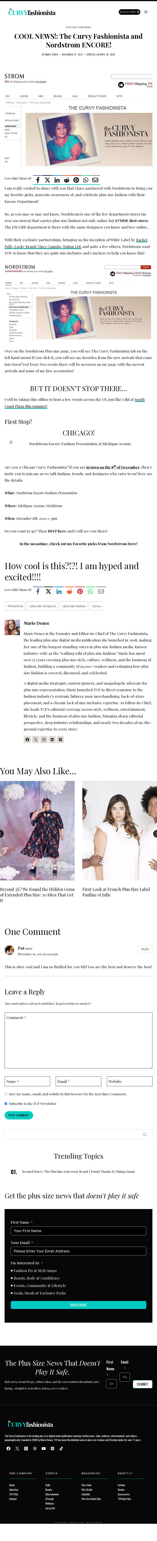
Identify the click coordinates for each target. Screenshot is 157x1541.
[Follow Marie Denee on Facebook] (27, 739)
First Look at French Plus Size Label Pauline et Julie (116, 892)
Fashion (121, 1485)
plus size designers (42, 606)
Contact (13, 1499)
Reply (145, 949)
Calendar (86, 1494)
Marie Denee (51, 54)
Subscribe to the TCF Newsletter (32, 1103)
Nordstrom (15, 606)
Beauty (48, 1489)
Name (13, 1081)
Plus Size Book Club (91, 1499)
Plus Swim (87, 1485)
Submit (142, 1384)
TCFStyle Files (124, 1499)
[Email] (95, 180)
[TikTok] (61, 1448)
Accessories (124, 1494)
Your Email (20, 1242)
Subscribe (78, 1305)
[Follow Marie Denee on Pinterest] (60, 739)
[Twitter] (17, 1448)
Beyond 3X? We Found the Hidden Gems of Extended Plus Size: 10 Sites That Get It (37, 894)
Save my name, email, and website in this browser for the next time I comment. (68, 1094)
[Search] (144, 1134)
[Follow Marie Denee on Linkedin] (52, 739)
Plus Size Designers (78, 27)
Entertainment (52, 1494)
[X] (47, 180)
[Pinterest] (76, 180)
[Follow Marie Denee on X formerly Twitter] (35, 739)
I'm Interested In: (25, 1262)
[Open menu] (145, 12)
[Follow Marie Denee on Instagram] (43, 739)
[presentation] (37, 831)
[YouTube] (43, 1448)
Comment (16, 1017)
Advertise (13, 1489)
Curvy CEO (50, 1508)
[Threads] (35, 1448)
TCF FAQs (13, 1494)
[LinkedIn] (57, 180)
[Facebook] (38, 180)
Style (47, 1485)
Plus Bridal (87, 1489)
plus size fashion (74, 606)
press (96, 606)
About (12, 1485)
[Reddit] (66, 180)
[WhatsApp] (86, 180)
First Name (20, 1222)
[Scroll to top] (10, 1529)
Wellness (49, 1503)
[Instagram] (26, 1448)
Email (63, 1081)
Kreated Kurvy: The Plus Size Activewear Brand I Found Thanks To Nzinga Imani (78, 1172)
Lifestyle (49, 1499)
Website (115, 1081)
